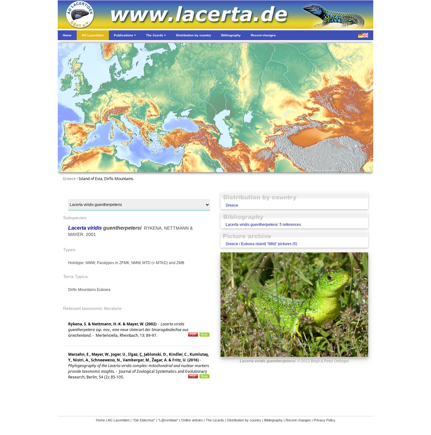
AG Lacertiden (119, 420)
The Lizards (215, 420)
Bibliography (273, 420)
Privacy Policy (324, 420)
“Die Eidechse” (144, 420)
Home (100, 420)
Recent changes (298, 420)
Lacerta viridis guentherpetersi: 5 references (263, 224)
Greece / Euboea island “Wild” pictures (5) (261, 244)
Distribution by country (244, 420)
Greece (232, 205)
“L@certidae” (168, 420)
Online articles (192, 420)
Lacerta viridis (85, 228)
